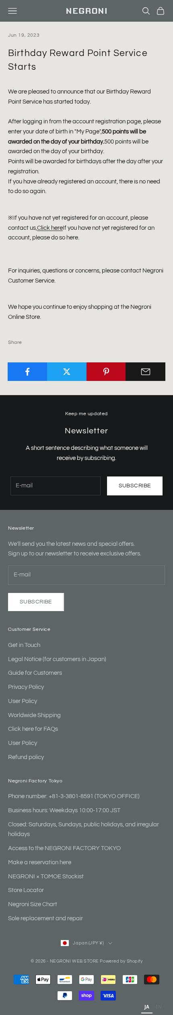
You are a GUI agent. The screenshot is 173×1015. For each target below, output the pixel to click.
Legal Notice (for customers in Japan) (57, 659)
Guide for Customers (35, 673)
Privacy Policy (26, 687)
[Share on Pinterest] (106, 372)
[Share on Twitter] (66, 372)
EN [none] (159, 1007)
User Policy (22, 701)
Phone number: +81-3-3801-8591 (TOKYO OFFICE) (74, 796)
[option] (158, 1007)
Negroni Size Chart (32, 904)
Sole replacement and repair (45, 918)
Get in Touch (24, 645)
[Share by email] (145, 372)
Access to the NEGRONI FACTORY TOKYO (64, 848)
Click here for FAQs (33, 729)
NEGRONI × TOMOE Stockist (46, 877)
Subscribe (135, 486)
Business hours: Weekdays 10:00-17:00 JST (64, 810)
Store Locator (26, 890)
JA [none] (146, 1007)
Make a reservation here (39, 862)
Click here (50, 228)
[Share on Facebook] (27, 372)
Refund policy (26, 757)
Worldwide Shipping (34, 715)
